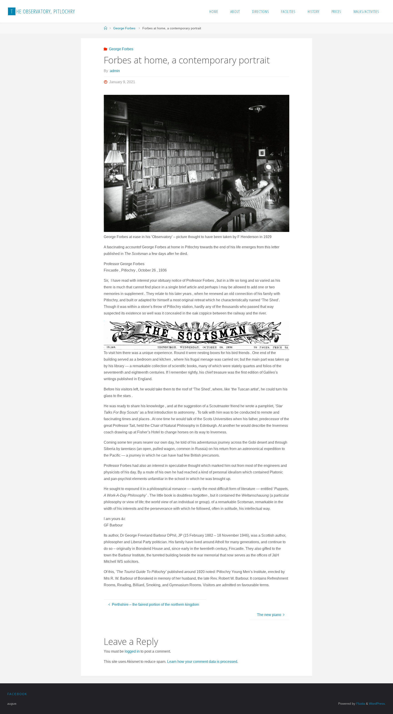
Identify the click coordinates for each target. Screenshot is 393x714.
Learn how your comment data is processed (202, 662)
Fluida (360, 703)
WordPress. (377, 703)
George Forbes (124, 28)
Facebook (17, 694)
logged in (132, 651)
